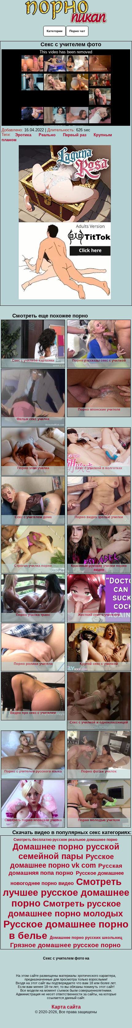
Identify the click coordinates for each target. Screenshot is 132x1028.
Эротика (23, 135)
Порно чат (77, 31)
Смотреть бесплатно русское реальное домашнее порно (65, 840)
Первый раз (74, 135)
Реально (47, 135)
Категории (54, 31)
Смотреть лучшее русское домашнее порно (66, 892)
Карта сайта (66, 1007)
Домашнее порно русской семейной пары (66, 851)
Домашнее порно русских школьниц (86, 937)
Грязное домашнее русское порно (65, 945)
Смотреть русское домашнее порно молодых (65, 908)
